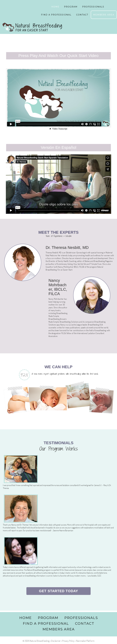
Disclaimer (55, 640)
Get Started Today (58, 591)
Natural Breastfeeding (32, 27)
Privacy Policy (68, 640)
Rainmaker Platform (85, 640)
